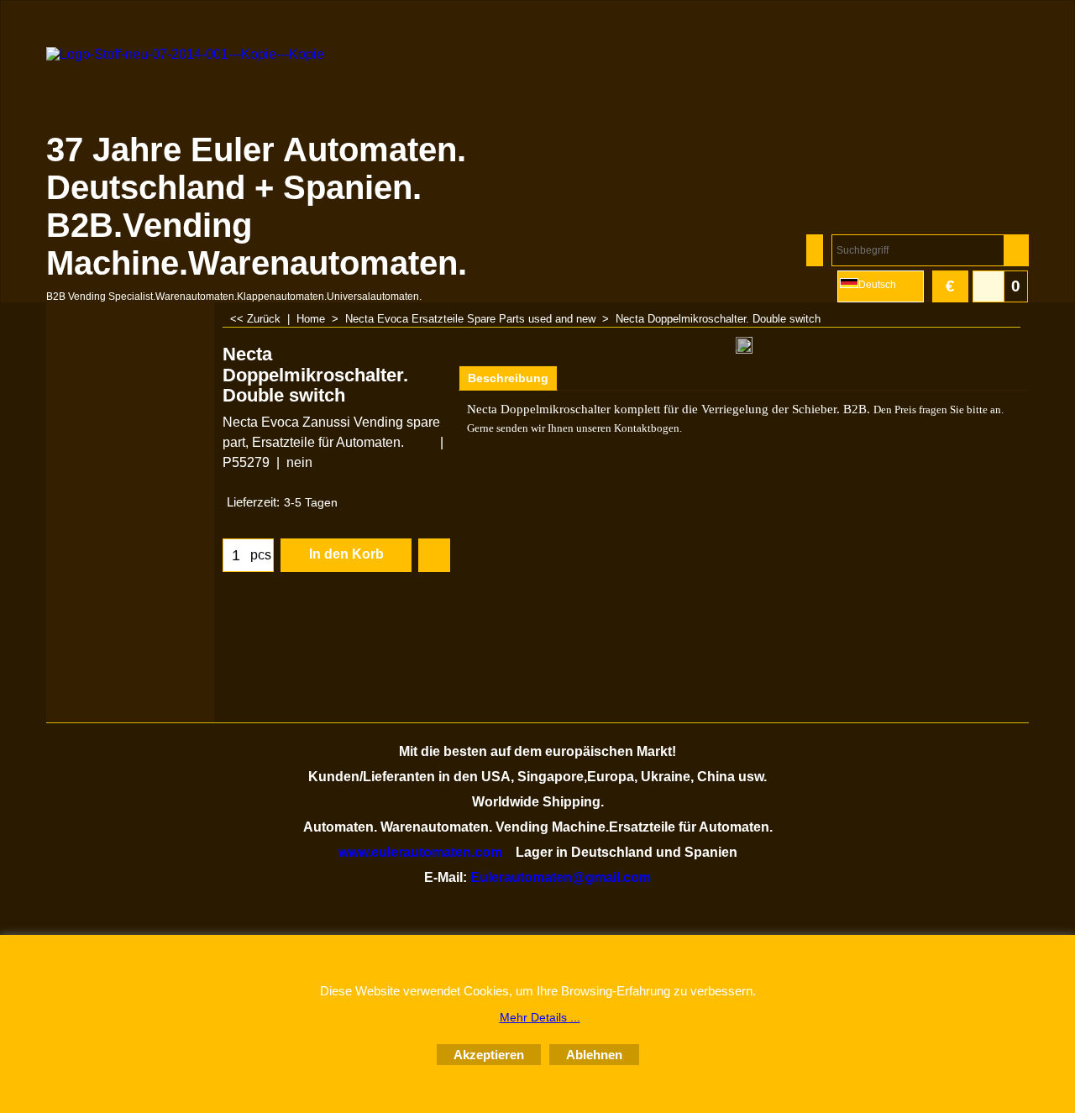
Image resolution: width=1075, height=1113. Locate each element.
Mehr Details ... (540, 1017)
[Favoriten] (434, 555)
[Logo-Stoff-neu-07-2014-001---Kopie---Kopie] (193, 89)
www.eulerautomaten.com (420, 852)
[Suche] (1016, 250)
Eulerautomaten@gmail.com (560, 877)
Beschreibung (508, 378)
